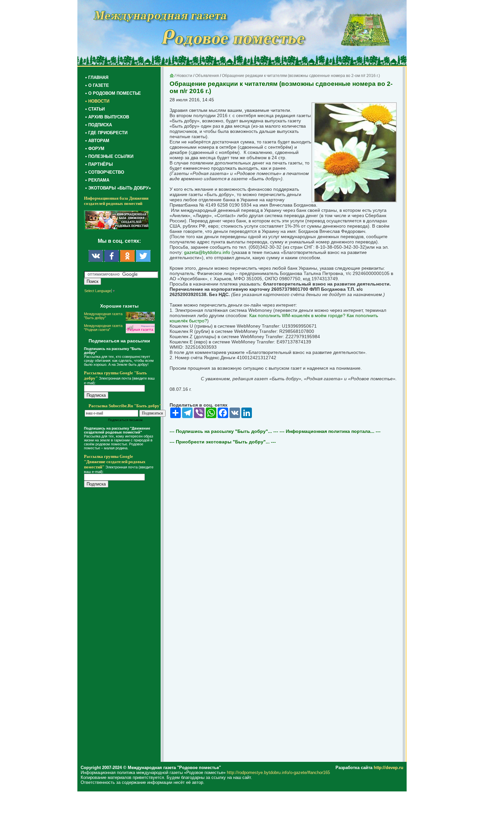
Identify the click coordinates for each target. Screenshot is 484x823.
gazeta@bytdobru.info (207, 252)
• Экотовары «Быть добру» (118, 188)
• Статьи (95, 109)
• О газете (97, 85)
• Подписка (98, 124)
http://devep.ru (388, 767)
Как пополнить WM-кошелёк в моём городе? (297, 315)
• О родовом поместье (113, 93)
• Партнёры (99, 164)
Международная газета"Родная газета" (103, 328)
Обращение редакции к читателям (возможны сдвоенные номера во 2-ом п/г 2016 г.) (301, 75)
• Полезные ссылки (109, 156)
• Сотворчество (104, 172)
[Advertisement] (123, 625)
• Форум (94, 148)
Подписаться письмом (125, 420)
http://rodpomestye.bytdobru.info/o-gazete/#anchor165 (278, 772)
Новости (184, 75)
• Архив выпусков (107, 116)
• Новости (97, 101)
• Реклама (97, 180)
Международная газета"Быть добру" (103, 316)
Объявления (207, 75)
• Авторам (97, 140)
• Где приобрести (106, 132)
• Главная (96, 77)
